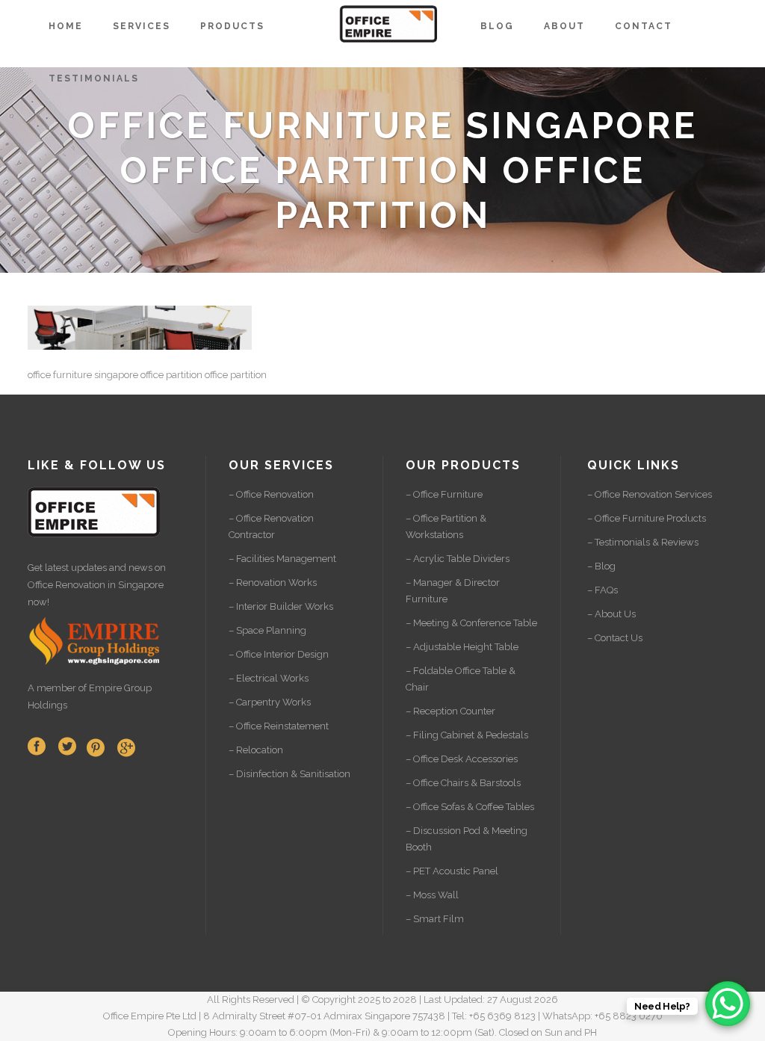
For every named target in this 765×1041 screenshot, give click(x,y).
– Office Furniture (444, 494)
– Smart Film (435, 918)
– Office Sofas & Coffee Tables (470, 806)
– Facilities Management (282, 558)
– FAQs (602, 590)
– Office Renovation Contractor (271, 526)
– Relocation (256, 750)
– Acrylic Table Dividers (458, 558)
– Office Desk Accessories (462, 758)
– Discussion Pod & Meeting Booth (466, 839)
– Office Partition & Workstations (446, 526)
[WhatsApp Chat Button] (727, 1003)
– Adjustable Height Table (462, 646)
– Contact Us (614, 637)
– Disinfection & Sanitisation (289, 773)
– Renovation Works (273, 582)
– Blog (601, 566)
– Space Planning (267, 630)
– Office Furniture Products (646, 518)
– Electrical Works (269, 678)
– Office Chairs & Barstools (463, 782)
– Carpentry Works (270, 702)
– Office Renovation (271, 494)
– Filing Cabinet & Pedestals (467, 735)
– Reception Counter (450, 711)
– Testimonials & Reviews (643, 542)
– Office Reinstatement (279, 726)
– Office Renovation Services (649, 494)
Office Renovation (66, 584)
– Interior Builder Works (281, 606)
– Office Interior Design (279, 654)
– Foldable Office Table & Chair (460, 679)
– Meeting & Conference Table (471, 622)
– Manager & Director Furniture (453, 591)
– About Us (611, 614)
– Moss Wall (432, 895)
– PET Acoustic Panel (452, 871)
